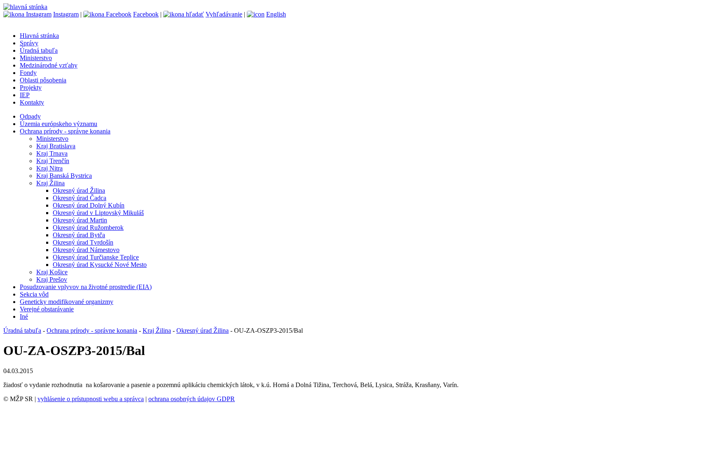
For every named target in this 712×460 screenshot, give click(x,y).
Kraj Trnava (52, 153)
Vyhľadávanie (224, 14)
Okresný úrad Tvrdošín (83, 242)
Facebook (146, 14)
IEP (25, 94)
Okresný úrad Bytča (79, 234)
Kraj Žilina (50, 183)
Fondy (28, 72)
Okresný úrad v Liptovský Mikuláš (98, 212)
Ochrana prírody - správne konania (65, 131)
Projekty (31, 87)
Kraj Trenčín (52, 160)
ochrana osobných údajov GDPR (191, 398)
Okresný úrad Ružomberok (88, 227)
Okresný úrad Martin (80, 220)
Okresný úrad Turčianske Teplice (96, 257)
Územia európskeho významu (58, 123)
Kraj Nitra (49, 168)
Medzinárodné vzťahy (48, 65)
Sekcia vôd (34, 294)
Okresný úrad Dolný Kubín (88, 205)
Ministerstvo (36, 57)
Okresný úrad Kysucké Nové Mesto (100, 264)
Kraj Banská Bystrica (64, 175)
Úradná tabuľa (39, 50)
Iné (24, 316)
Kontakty (32, 102)
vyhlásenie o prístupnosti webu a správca (90, 398)
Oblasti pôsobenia (43, 80)
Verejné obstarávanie (47, 309)
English (276, 14)
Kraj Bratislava (55, 145)
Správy (29, 43)
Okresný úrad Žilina (79, 190)
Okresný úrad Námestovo (86, 249)
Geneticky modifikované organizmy (66, 301)
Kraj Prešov (51, 279)
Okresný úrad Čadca (79, 197)
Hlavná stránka (39, 35)
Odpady (30, 116)
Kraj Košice (52, 272)
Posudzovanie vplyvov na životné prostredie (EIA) (86, 286)
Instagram (66, 14)
